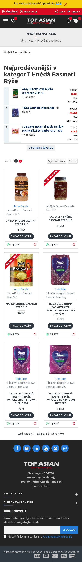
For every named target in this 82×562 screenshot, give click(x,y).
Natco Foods (21, 289)
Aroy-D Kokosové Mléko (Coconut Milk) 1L (37, 91)
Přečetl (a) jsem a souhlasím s (40, 536)
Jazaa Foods (21, 206)
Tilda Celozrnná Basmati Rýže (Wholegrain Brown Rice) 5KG (60, 398)
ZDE (58, 3)
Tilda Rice (60, 289)
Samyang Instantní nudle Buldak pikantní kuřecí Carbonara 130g (42, 128)
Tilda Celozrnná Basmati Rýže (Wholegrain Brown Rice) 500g (21, 398)
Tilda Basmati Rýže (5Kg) (38, 107)
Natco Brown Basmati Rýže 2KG (21, 305)
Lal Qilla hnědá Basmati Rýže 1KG (60, 218)
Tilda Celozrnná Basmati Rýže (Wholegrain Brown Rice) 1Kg (60, 309)
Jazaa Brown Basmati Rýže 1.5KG (21, 222)
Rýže (30, 40)
